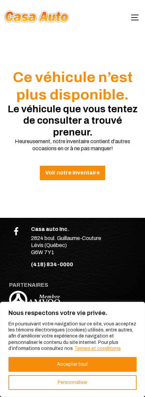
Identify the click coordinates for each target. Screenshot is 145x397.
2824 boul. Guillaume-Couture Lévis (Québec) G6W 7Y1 (66, 245)
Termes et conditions (97, 348)
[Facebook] (16, 231)
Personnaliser (72, 382)
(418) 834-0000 (52, 264)
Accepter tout (72, 364)
